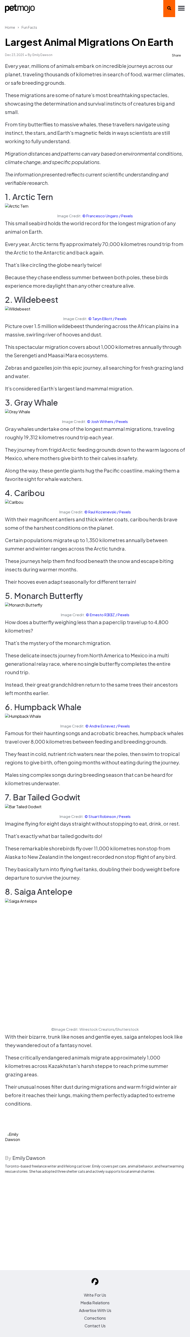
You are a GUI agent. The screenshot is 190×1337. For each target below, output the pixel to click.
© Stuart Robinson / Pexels (108, 816)
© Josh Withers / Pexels (107, 421)
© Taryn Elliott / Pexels (107, 318)
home (10, 27)
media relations (95, 1302)
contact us (95, 1325)
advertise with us (95, 1310)
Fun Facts (29, 27)
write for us (95, 1295)
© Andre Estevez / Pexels (107, 726)
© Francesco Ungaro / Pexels (107, 215)
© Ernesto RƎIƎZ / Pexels (107, 614)
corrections (95, 1318)
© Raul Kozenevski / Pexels (107, 511)
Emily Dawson (42, 55)
